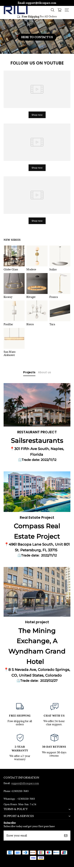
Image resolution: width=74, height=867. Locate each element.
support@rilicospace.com (25, 783)
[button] (66, 10)
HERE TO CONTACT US (37, 37)
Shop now (37, 114)
